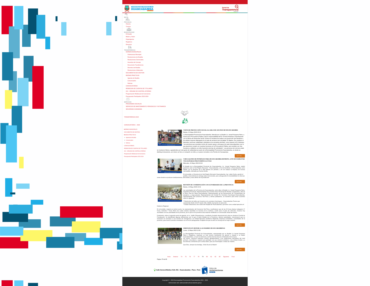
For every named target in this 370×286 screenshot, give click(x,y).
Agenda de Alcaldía (131, 137)
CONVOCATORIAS (129, 145)
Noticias (128, 143)
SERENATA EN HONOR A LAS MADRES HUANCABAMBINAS (204, 228)
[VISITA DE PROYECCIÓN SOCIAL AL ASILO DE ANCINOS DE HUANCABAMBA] (170, 137)
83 (219, 256)
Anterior (175, 256)
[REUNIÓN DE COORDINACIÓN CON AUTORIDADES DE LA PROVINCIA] (170, 193)
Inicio (169, 256)
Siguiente (226, 256)
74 (181, 256)
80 (207, 256)
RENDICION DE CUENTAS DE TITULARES (135, 148)
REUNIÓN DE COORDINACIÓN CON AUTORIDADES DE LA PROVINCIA (208, 185)
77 (194, 256)
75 (186, 256)
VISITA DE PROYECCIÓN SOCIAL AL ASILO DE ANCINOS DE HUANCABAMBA (210, 130)
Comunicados (129, 140)
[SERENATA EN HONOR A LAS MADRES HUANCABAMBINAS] (170, 236)
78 (198, 256)
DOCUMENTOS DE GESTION (132, 132)
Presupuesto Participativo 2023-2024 (134, 156)
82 (215, 256)
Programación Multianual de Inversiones (134, 153)
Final (233, 256)
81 (211, 256)
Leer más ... (239, 155)
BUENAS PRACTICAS (130, 134)
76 (190, 256)
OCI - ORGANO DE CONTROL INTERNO (135, 151)
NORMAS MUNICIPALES (130, 129)
